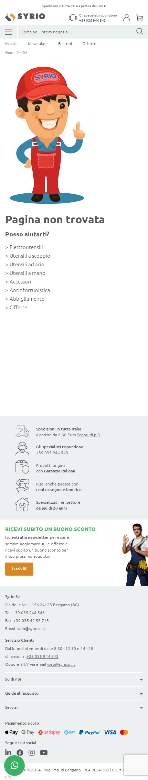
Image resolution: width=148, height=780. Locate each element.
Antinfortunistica (30, 289)
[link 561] (8, 752)
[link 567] (14, 765)
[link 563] (32, 752)
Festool (65, 43)
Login (130, 21)
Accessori (20, 281)
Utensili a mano (27, 272)
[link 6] (25, 17)
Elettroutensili (26, 246)
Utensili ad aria (27, 264)
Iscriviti (19, 568)
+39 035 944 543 (92, 20)
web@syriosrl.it (31, 628)
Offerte (89, 43)
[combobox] (83, 32)
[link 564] (44, 752)
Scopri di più (88, 434)
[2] (8, 32)
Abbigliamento (27, 298)
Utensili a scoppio (30, 255)
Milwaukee (38, 43)
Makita (11, 43)
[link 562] (20, 752)
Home (11, 52)
